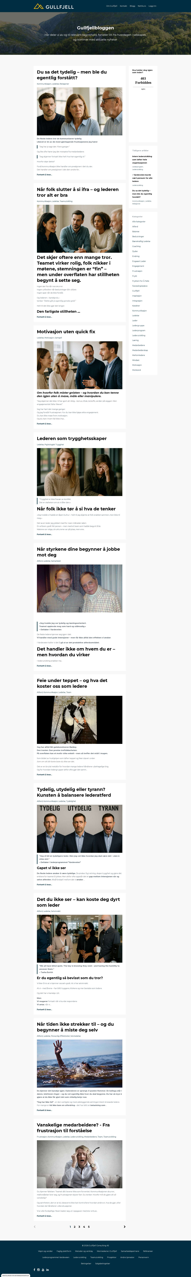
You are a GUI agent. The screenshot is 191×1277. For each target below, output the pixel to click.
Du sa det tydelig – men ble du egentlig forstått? (142, 194)
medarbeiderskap (140, 350)
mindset (135, 360)
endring (135, 256)
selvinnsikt (56, 911)
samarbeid (56, 561)
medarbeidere (90, 1137)
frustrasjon (42, 1137)
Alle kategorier (138, 222)
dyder (135, 251)
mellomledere (138, 355)
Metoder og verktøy (84, 1251)
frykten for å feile (140, 281)
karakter (136, 306)
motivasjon (49, 338)
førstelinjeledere (139, 286)
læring (135, 340)
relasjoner (64, 84)
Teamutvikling (96, 1257)
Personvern (143, 1257)
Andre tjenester (127, 1257)
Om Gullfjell (111, 6)
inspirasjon (137, 296)
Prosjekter (111, 1257)
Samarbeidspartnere (130, 1251)
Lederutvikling (79, 1257)
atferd (40, 561)
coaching (136, 246)
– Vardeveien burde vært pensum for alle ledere (142, 178)
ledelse (55, 84)
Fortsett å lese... (44, 175)
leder (135, 321)
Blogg (132, 6)
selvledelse (76, 1036)
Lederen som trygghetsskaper (72, 438)
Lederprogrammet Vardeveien (55, 1257)
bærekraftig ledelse (141, 241)
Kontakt (123, 6)
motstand (136, 370)
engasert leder (139, 261)
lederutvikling (76, 1137)
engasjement (138, 266)
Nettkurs (142, 6)
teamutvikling (66, 201)
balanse (135, 232)
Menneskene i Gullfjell (107, 1251)
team (68, 692)
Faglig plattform (64, 1251)
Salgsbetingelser (102, 1264)
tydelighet (71, 801)
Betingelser (86, 1264)
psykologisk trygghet (54, 445)
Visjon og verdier (45, 1251)
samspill (58, 338)
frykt (134, 276)
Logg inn (152, 6)
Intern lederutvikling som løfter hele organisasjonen (142, 159)
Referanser (148, 1251)
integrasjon (137, 301)
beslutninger (138, 236)
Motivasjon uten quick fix (66, 331)
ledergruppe (138, 325)
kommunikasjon (44, 84)
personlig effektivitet (60, 1036)
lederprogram (137, 167)
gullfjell (135, 291)
